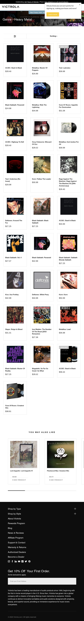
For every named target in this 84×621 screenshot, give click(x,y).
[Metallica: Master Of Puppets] (42, 53)
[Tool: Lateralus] (68, 53)
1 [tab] (16, 490)
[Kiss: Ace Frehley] (15, 280)
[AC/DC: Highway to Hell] (15, 127)
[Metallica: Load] (68, 314)
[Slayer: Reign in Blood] (15, 314)
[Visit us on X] (26, 561)
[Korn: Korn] (68, 280)
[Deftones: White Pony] (42, 280)
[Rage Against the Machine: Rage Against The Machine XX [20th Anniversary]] (68, 164)
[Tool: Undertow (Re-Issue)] (15, 164)
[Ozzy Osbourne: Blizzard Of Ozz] (42, 127)
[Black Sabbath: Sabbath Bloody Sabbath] (68, 243)
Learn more (52, 14)
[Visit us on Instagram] (9, 561)
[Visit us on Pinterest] (29, 561)
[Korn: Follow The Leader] (42, 164)
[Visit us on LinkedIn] (16, 561)
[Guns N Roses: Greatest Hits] (15, 391)
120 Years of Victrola (31, 2)
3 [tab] (50, 490)
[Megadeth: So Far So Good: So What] (42, 354)
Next (42, 488)
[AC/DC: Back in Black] (15, 53)
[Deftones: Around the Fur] (15, 206)
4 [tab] (67, 490)
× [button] (79, 4)
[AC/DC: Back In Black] (68, 206)
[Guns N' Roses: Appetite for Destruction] (68, 90)
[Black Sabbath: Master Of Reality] (15, 354)
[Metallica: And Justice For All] (68, 127)
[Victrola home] (11, 7)
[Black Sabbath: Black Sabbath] (42, 206)
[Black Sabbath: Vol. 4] (15, 243)
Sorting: (53, 36)
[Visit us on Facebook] (12, 561)
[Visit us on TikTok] (22, 561)
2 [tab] (33, 490)
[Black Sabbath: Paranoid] (15, 90)
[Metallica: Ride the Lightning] (42, 90)
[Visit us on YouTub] (19, 561)
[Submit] (74, 581)
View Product (19, 480)
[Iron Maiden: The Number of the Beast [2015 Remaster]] (42, 314)
